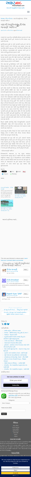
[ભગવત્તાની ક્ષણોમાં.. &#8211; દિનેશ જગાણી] (8, 192)
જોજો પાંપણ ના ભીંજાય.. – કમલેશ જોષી (14, 363)
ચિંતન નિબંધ (9, 18)
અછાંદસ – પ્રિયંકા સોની (10, 335)
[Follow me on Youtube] (2, 12)
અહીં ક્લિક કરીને (13, 395)
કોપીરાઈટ (15, 436)
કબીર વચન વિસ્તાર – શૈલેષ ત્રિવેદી (13, 341)
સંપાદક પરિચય (15, 425)
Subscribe (15, 385)
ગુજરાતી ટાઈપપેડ (16, 430)
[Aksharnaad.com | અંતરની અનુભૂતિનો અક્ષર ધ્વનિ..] (15, 3)
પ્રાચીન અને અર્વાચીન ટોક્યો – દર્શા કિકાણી (15, 353)
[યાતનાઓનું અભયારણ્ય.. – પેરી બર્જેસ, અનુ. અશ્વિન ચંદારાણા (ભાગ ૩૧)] (21, 190)
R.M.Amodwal (13, 280)
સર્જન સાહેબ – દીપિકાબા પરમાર (12, 330)
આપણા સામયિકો (16, 429)
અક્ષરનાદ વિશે (15, 432)
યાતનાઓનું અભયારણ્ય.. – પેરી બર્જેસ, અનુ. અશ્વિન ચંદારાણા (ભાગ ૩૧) (21, 196)
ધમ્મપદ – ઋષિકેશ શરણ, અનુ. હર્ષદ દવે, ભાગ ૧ (16, 332)
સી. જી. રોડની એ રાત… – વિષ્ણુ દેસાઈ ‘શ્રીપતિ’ (15, 310)
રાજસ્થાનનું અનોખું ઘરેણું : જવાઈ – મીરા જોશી (16, 357)
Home (2, 18)
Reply (25, 269)
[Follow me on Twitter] (1, 12)
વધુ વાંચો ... (9, 450)
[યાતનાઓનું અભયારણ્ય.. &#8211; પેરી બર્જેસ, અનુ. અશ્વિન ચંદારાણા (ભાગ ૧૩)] (7, 203)
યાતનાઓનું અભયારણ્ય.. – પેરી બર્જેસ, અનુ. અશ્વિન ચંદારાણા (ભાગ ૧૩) (7, 209)
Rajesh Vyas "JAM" (14, 293)
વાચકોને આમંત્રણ (15, 427)
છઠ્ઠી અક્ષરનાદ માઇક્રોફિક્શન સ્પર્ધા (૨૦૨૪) (15, 355)
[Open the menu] (28, 12)
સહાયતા (15, 434)
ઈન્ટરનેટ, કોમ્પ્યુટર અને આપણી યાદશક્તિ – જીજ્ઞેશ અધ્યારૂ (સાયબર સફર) (15, 313)
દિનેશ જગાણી (19, 30)
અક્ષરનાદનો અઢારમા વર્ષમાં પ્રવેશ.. (13, 343)
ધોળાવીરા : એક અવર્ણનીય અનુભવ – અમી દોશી (16, 369)
